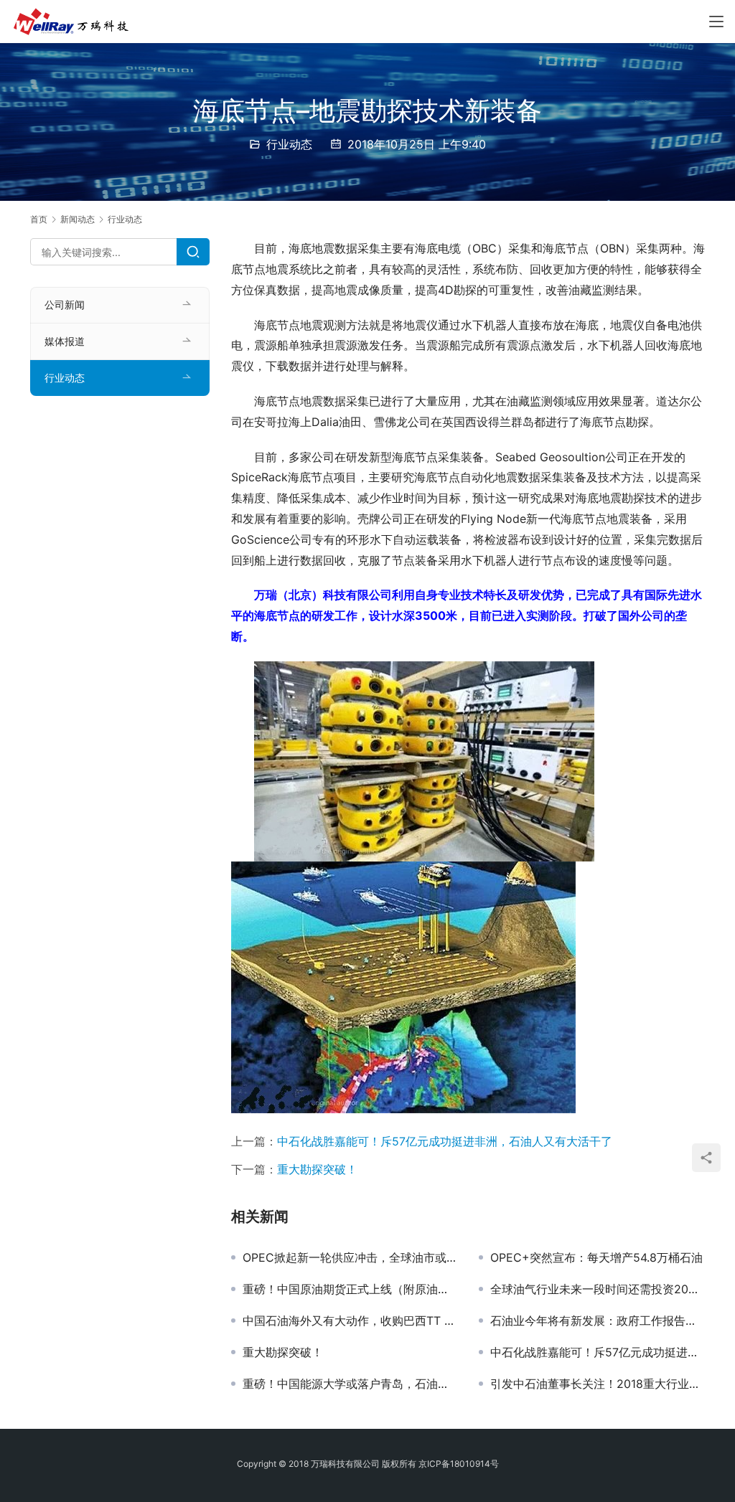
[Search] (193, 251)
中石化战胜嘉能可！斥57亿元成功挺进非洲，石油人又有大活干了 (444, 1141)
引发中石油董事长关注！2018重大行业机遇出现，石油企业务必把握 (597, 1383)
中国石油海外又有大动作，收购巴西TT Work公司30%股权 (350, 1320)
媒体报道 (65, 341)
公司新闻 (65, 304)
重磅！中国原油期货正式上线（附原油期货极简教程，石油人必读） (350, 1289)
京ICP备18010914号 (458, 1463)
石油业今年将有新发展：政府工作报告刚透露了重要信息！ (597, 1320)
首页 (38, 219)
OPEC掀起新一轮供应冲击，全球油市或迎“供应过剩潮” (350, 1257)
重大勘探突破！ (317, 1169)
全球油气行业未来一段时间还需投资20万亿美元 (597, 1289)
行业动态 (289, 144)
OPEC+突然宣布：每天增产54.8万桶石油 (596, 1257)
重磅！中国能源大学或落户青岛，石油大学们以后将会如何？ (350, 1383)
